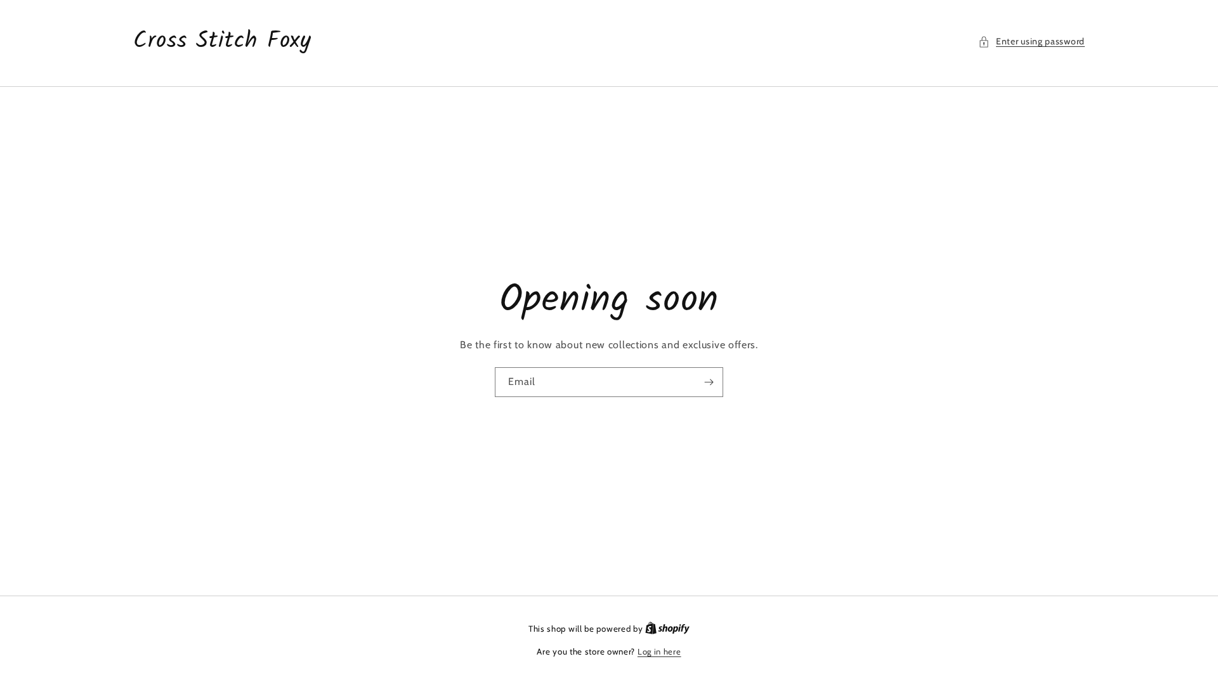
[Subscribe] (709, 382)
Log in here (659, 651)
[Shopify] (667, 628)
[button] (1031, 41)
